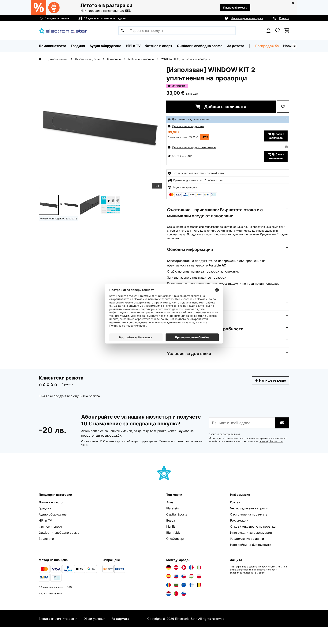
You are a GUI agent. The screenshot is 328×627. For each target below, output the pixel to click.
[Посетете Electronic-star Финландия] (191, 585)
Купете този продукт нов (188, 126)
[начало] (43, 58)
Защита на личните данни (58, 619)
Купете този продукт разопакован (194, 147)
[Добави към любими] (283, 107)
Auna (169, 502)
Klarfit (170, 526)
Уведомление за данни (247, 539)
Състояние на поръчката (248, 514)
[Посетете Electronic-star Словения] (183, 593)
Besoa (170, 520)
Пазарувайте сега (235, 7)
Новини (289, 46)
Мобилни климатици (141, 58)
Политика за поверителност (224, 434)
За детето (46, 539)
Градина (45, 508)
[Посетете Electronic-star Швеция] (183, 585)
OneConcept (175, 539)
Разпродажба (267, 46)
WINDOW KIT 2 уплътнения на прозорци (185, 58)
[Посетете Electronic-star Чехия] (183, 576)
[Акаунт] (268, 30)
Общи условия (94, 619)
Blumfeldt (173, 532)
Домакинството (58, 58)
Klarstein (172, 508)
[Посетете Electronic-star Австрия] (176, 567)
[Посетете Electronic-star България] (176, 585)
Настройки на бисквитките (250, 545)
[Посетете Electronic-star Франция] (191, 567)
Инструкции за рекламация (251, 532)
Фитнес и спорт (50, 526)
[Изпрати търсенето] (122, 30)
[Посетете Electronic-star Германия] (168, 567)
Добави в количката (224, 106)
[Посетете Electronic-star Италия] (199, 567)
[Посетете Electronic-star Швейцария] (183, 567)
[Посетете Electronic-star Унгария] (191, 576)
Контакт (284, 18)
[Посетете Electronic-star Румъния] (168, 585)
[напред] (294, 46)
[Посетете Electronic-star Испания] (168, 576)
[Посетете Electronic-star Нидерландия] (168, 593)
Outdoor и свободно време (59, 532)
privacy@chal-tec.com (271, 441)
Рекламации (239, 520)
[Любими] (277, 30)
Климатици (114, 58)
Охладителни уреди (87, 58)
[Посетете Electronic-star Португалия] (176, 593)
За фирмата (120, 619)
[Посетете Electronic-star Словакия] (176, 576)
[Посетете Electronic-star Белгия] (199, 585)
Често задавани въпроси (247, 18)
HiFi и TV (45, 520)
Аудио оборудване (52, 514)
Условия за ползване (241, 572)
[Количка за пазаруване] (286, 30)
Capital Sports (176, 514)
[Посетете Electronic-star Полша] (199, 576)
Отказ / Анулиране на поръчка (253, 526)
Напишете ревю (272, 380)
